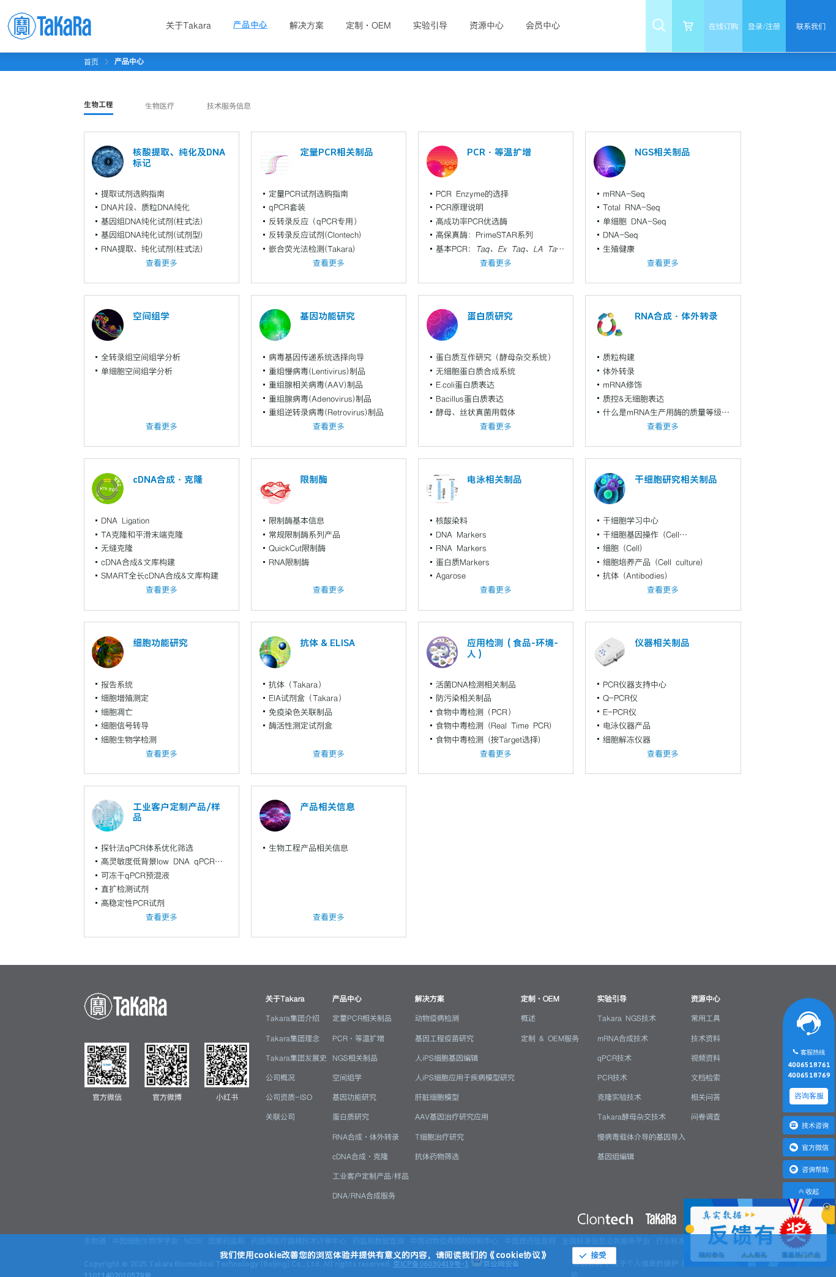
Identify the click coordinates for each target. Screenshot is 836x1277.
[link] (129, 61)
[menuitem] (194, 26)
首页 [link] (91, 61)
